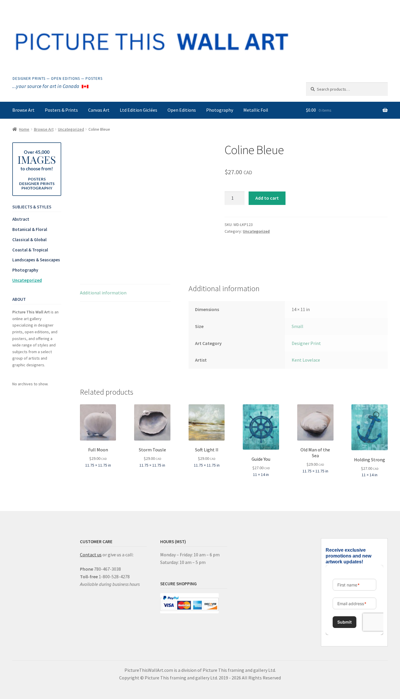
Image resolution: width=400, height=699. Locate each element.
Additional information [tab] (103, 293)
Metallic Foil (255, 110)
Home (24, 129)
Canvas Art (99, 110)
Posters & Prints (61, 110)
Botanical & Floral (29, 229)
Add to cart (267, 198)
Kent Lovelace (306, 360)
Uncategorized (71, 129)
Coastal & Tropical (30, 250)
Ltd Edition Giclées (138, 110)
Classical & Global (29, 239)
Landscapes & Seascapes (36, 260)
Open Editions (181, 110)
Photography (219, 110)
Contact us (91, 555)
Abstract (20, 219)
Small (297, 326)
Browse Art (23, 110)
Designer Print (306, 343)
